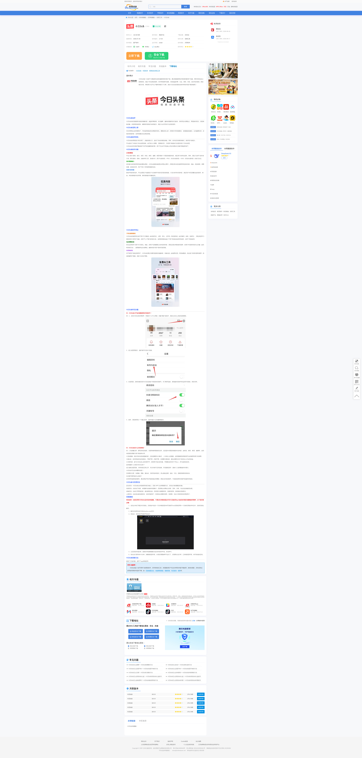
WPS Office (219, 6)
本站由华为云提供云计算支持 (195, 750)
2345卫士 (228, 135)
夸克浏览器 (214, 193)
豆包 (228, 6)
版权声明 (170, 741)
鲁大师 (218, 135)
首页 (129, 13)
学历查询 (174, 570)
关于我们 (157, 741)
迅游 (229, 127)
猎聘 (179, 570)
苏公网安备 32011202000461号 (196, 748)
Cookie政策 (184, 741)
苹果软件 (160, 13)
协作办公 (226, 215)
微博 (212, 185)
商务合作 (143, 741)
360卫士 (213, 112)
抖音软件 (145, 70)
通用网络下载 (134, 648)
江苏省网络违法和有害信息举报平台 (208, 744)
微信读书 (214, 176)
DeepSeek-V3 (226, 153)
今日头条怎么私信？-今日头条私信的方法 (180, 665)
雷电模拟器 (233, 123)
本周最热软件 (217, 149)
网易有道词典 (215, 180)
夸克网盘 (222, 139)
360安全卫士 (197, 6)
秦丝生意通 (215, 198)
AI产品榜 (227, 1)
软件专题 (191, 13)
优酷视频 (229, 131)
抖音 (225, 6)
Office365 (205, 6)
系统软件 (181, 13)
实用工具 (159, 17)
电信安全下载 (136, 631)
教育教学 (219, 211)
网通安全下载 (152, 631)
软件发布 (234, 1)
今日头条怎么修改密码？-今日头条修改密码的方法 (143, 680)
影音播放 (226, 211)
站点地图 (198, 741)
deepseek (214, 162)
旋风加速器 (214, 167)
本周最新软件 (229, 149)
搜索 (185, 6)
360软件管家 (220, 112)
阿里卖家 (214, 171)
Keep (212, 189)
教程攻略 (202, 13)
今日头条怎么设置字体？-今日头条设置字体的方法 (143, 668)
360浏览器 (212, 6)
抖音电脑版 (219, 131)
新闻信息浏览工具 (154, 70)
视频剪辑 (167, 570)
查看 (224, 158)
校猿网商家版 (159, 570)
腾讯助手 (225, 127)
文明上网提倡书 (171, 744)
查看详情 (200, 694)
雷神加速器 (219, 127)
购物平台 (213, 215)
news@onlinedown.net (179, 750)
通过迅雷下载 (134, 646)
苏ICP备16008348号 (179, 748)
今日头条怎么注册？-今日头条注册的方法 (140, 672)
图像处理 (219, 215)
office (218, 139)
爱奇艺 (225, 131)
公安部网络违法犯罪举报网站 (149, 744)
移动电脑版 (170, 13)
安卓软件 (150, 13)
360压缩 (227, 139)
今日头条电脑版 (132, 726)
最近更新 (232, 13)
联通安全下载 (152, 637)
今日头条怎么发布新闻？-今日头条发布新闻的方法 (182, 672)
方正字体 (223, 135)
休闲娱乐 (213, 211)
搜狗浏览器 (234, 6)
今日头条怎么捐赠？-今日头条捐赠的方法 (140, 665)
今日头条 (138, 70)
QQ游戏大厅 (226, 123)
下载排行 (222, 13)
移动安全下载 (136, 637)
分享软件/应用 (200, 620)
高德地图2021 (150, 570)
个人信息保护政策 (189, 744)
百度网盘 (232, 112)
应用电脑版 (151, 17)
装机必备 (212, 13)
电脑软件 (140, 13)
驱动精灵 (226, 112)
